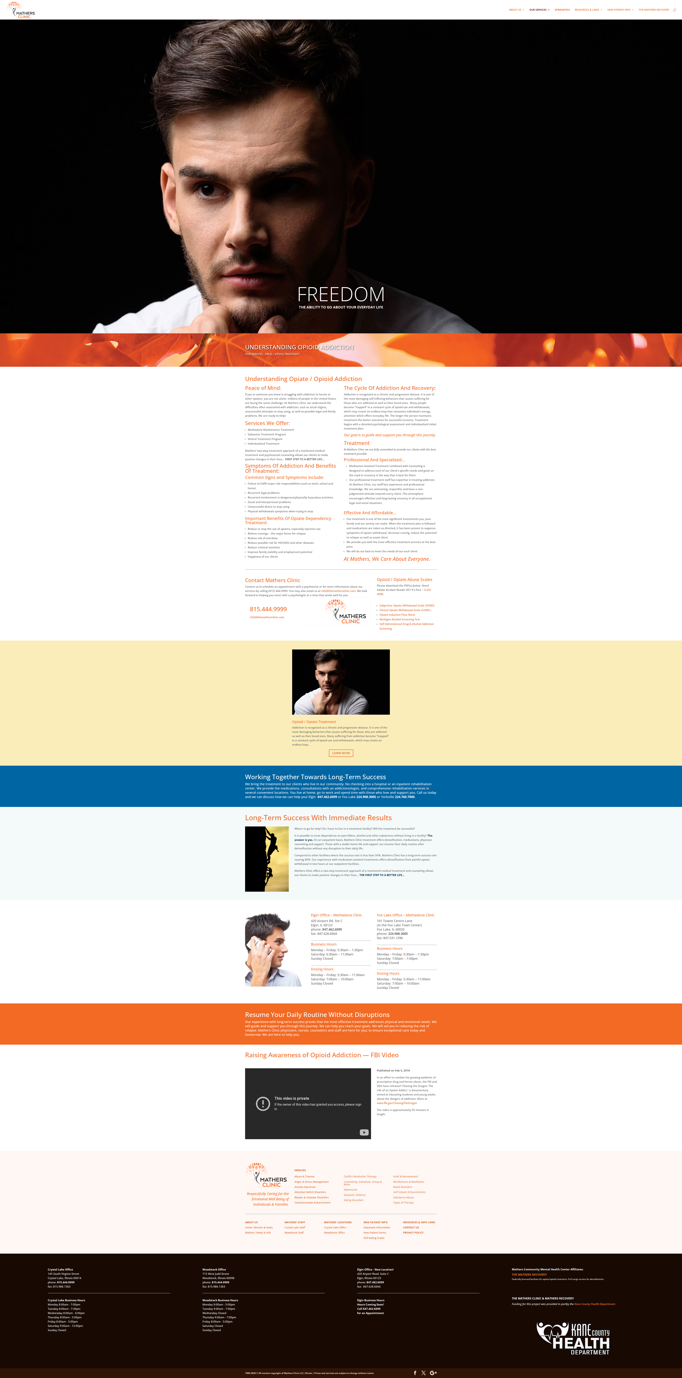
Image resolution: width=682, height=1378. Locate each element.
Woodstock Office (334, 1232)
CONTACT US (411, 1227)
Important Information (377, 1227)
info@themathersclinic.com (338, 591)
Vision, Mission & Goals (259, 1227)
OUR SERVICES (538, 10)
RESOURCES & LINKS (587, 10)
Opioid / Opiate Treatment (314, 721)
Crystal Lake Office (335, 1227)
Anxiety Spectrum (305, 1187)
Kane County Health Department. (595, 1304)
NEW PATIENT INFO (618, 10)
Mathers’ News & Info (258, 1232)
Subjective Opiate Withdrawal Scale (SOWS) (407, 605)
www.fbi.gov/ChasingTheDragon (397, 1103)
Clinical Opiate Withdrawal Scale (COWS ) (405, 610)
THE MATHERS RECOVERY (654, 10)
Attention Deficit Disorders (310, 1192)
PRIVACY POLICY (413, 1232)
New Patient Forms (375, 1232)
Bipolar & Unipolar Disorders (311, 1197)
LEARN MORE (341, 753)
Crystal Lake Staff (295, 1227)
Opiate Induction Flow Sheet (397, 614)
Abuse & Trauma (304, 1176)
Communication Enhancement (312, 1202)
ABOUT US (515, 10)
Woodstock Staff (294, 1232)
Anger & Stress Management (311, 1181)
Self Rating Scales (374, 1238)
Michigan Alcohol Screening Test (400, 619)
